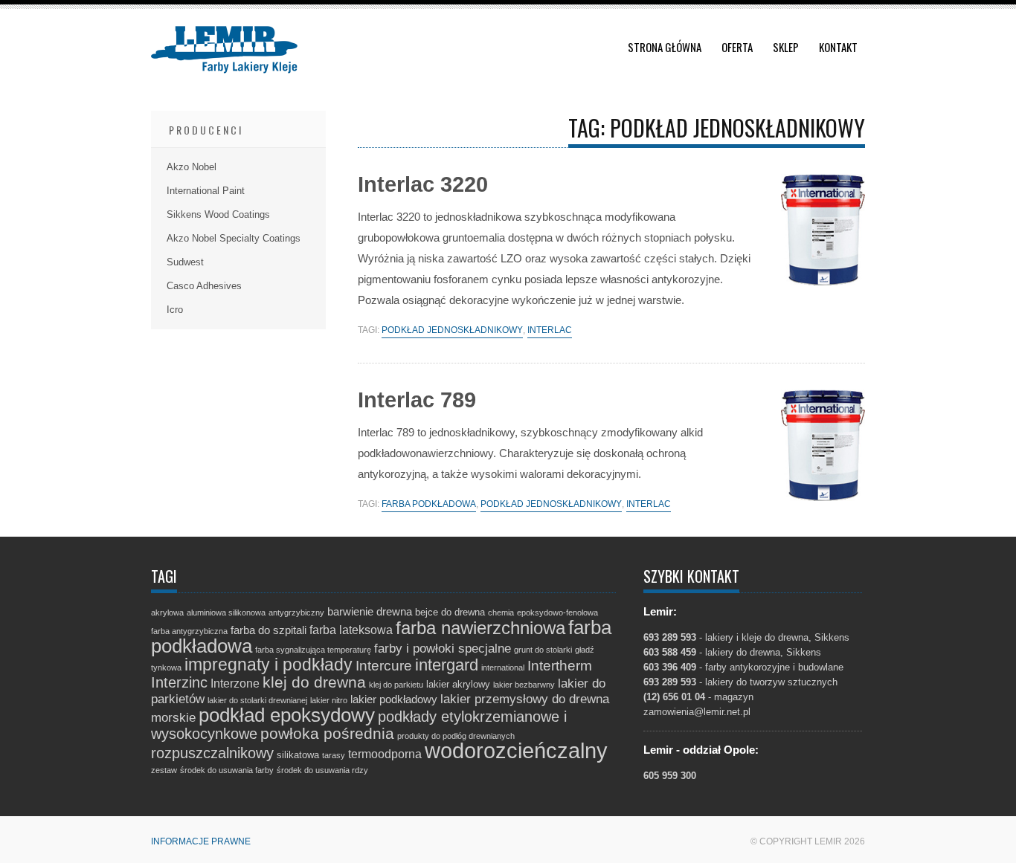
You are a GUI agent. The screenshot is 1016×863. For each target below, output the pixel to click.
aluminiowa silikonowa (226, 612)
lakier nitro (328, 700)
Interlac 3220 (423, 184)
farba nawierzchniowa (480, 628)
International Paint (206, 190)
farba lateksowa (351, 629)
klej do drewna (314, 682)
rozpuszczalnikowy (212, 753)
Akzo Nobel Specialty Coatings (233, 238)
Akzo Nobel (191, 166)
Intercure (384, 665)
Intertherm (559, 665)
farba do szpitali (268, 630)
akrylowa (167, 612)
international (502, 667)
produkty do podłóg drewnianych (456, 735)
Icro (175, 309)
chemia (501, 612)
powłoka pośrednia (327, 733)
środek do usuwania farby (227, 770)
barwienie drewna (369, 612)
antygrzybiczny (296, 612)
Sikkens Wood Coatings (218, 214)
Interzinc (179, 682)
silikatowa (298, 754)
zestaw (164, 770)
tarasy (333, 755)
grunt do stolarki (543, 649)
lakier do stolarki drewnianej (257, 700)
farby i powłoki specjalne (442, 648)
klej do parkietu (396, 684)
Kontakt (838, 47)
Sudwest (185, 262)
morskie (173, 718)
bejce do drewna (450, 612)
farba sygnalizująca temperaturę (313, 649)
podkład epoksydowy (287, 715)
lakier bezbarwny (524, 684)
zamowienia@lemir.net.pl (696, 711)
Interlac (549, 330)
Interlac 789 (417, 400)
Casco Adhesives (204, 285)
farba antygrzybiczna (189, 631)
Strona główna (664, 47)
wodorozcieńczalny (516, 750)
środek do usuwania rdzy (322, 770)
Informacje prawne (201, 841)
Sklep (786, 47)
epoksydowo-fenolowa (557, 612)
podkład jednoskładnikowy (452, 330)
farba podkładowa (429, 504)
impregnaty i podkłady (268, 664)
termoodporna (385, 753)
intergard (446, 665)
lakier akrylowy (458, 684)
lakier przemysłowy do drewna (524, 699)
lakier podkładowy (393, 699)
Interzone (235, 683)
